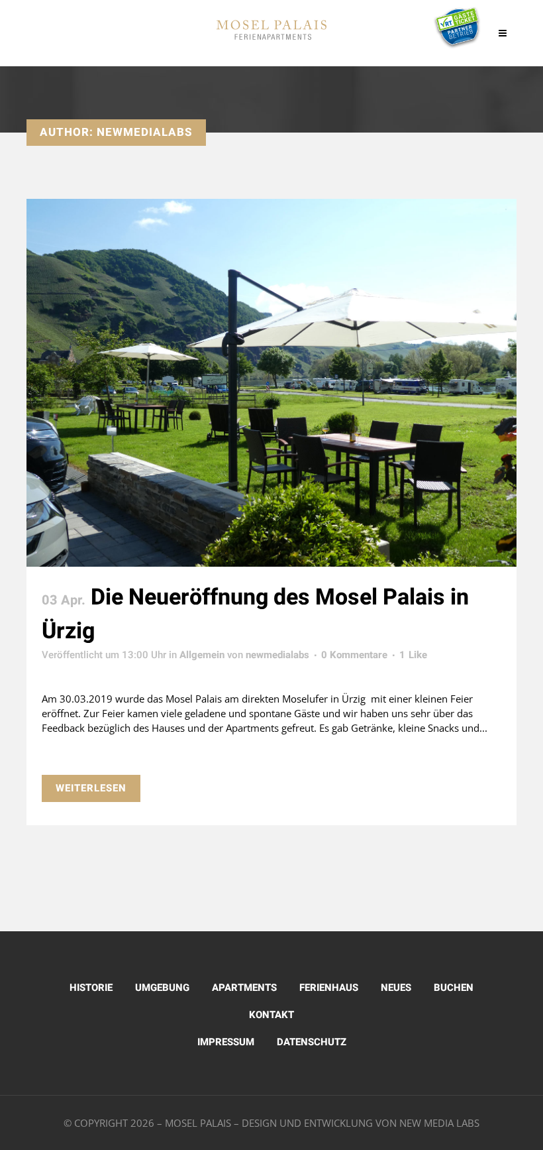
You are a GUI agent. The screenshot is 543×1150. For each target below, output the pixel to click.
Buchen (453, 987)
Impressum (225, 1042)
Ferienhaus (328, 987)
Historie (91, 987)
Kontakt (271, 1014)
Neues (396, 987)
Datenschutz (311, 1042)
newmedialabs (277, 655)
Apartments (244, 987)
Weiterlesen (91, 788)
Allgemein (201, 655)
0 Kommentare (354, 655)
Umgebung (162, 987)
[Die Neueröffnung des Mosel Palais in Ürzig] (271, 383)
